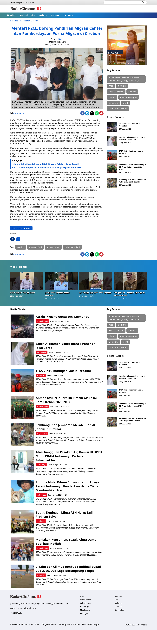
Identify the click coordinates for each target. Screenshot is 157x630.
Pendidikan (41, 352)
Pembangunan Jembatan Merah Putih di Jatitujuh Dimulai (132, 180)
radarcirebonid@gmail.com (23, 608)
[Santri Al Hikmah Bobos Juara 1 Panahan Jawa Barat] (112, 141)
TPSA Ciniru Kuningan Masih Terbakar (63, 371)
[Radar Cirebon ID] (26, 9)
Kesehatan (55, 15)
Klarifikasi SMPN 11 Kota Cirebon (95, 292)
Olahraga (43, 15)
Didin (60, 39)
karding (20, 247)
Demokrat (113, 103)
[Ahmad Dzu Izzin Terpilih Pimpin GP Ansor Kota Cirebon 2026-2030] (112, 168)
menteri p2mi (35, 247)
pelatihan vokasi (72, 247)
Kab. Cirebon (85, 603)
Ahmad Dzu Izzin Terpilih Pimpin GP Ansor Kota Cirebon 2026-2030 (132, 167)
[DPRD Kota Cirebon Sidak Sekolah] (61, 281)
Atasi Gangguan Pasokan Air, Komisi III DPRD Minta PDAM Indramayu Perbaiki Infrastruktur (69, 456)
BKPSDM (122, 86)
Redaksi (14, 624)
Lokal (12, 15)
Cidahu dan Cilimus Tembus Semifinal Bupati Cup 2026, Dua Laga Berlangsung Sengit (68, 569)
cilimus (112, 97)
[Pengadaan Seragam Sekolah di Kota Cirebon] (130, 281)
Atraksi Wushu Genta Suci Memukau (62, 317)
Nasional (24, 15)
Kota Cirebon (42, 321)
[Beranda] (8, 15)
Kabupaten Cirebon (29, 20)
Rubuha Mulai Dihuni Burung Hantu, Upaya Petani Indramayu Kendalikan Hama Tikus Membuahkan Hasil (68, 486)
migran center (53, 247)
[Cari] (143, 2)
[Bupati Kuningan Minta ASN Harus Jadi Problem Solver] (22, 522)
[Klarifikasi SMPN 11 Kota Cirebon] (95, 281)
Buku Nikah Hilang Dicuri (22, 292)
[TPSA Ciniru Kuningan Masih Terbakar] (112, 155)
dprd (125, 103)
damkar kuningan (128, 97)
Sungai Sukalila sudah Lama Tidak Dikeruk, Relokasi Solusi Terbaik (46, 164)
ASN (111, 86)
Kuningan (41, 375)
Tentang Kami (65, 624)
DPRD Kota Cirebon (118, 108)
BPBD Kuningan (116, 91)
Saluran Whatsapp (90, 624)
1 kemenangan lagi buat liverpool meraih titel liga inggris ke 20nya (124, 79)
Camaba (132, 91)
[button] (13, 15)
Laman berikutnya (20, 228)
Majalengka (42, 433)
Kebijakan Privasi (49, 624)
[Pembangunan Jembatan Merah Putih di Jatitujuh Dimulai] (112, 183)
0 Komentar (18, 113)
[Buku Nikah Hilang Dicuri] (26, 281)
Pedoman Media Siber (29, 624)
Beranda (14, 20)
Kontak (76, 624)
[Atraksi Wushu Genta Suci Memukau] (112, 127)
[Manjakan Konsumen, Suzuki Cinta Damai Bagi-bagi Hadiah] (22, 549)
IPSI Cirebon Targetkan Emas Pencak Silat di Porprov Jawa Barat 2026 (47, 167)
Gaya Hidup (68, 15)
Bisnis (33, 15)
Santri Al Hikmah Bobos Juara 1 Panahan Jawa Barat (132, 138)
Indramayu (41, 465)
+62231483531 (17, 612)
